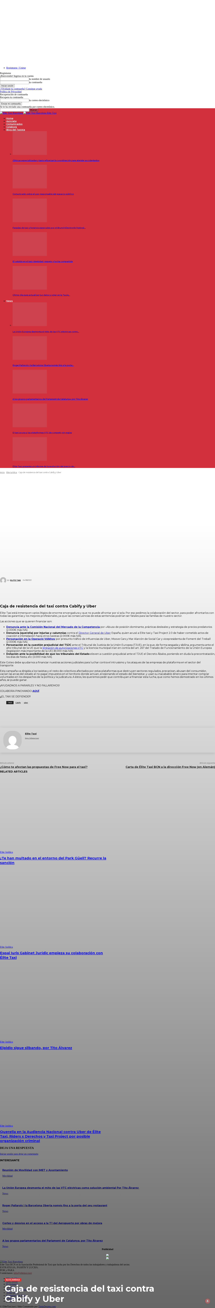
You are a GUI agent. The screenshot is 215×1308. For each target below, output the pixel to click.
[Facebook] (72, 591)
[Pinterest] (91, 591)
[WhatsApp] (100, 591)
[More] (140, 591)
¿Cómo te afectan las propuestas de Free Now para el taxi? (44, 767)
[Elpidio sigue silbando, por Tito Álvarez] (55, 1004)
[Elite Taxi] (12, 740)
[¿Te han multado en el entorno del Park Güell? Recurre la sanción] (55, 815)
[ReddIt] (110, 591)
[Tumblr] (119, 591)
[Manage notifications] (207, 1301)
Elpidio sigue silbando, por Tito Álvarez (36, 1048)
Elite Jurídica (13, 1279)
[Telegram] (129, 591)
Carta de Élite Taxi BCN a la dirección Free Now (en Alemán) (170, 767)
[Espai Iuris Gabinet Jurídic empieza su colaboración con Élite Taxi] (55, 909)
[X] (81, 591)
